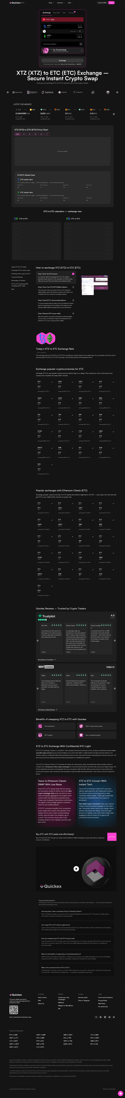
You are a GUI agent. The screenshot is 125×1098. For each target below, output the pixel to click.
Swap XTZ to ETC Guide (18, 267)
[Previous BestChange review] (38, 689)
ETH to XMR (40, 1038)
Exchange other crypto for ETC (20, 274)
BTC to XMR (13, 1035)
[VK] (105, 1017)
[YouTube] (109, 1017)
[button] (76, 868)
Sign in (111, 2)
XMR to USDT (68, 1035)
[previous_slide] (8, 92)
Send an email (82, 997)
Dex (64, 13)
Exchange (47, 13)
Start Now (112, 837)
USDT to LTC (13, 1038)
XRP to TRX (40, 1044)
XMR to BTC (95, 1041)
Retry (53, 19)
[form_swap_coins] (44, 31)
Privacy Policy (71, 64)
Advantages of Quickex (18, 280)
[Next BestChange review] (115, 689)
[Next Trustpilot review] (115, 641)
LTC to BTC (40, 1047)
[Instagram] (96, 1017)
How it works (42, 997)
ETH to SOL (40, 1041)
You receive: (79, 34)
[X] (114, 1017)
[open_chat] (120, 1093)
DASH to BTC (68, 1044)
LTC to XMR (94, 1035)
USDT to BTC (13, 1047)
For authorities (103, 1006)
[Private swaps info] (75, 12)
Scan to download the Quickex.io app (20, 1017)
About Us (41, 1003)
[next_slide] (117, 92)
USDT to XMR (40, 1035)
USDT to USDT (14, 1044)
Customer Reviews (17, 277)
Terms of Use (64, 64)
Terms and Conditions (105, 997)
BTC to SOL (94, 1044)
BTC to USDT (95, 1038)
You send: (80, 25)
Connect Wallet (102, 2)
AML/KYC (79, 64)
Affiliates (61, 1002)
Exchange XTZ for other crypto (20, 270)
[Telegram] (100, 1017)
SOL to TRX (67, 1038)
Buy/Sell (56, 13)
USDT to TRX (68, 1041)
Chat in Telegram (84, 1000)
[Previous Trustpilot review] (38, 641)
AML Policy (101, 1003)
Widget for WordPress (65, 1005)
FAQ (12, 289)
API (59, 1008)
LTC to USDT (13, 1041)
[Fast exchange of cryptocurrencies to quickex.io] (15, 2)
